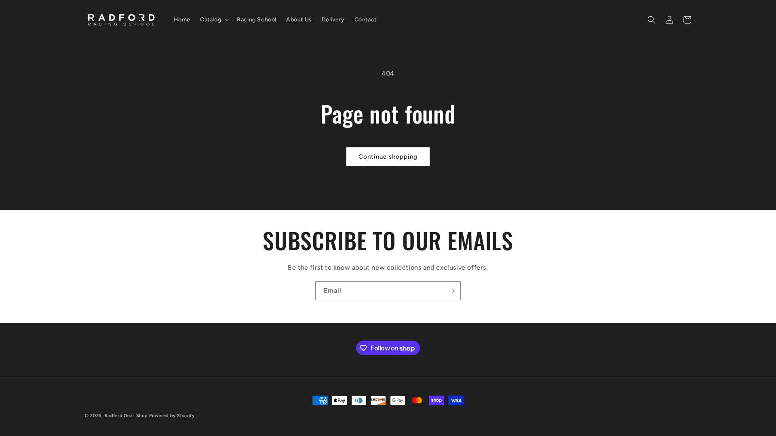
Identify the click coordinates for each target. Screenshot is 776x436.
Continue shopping (388, 156)
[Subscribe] (451, 290)
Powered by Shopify (172, 415)
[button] (213, 19)
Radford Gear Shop (126, 415)
